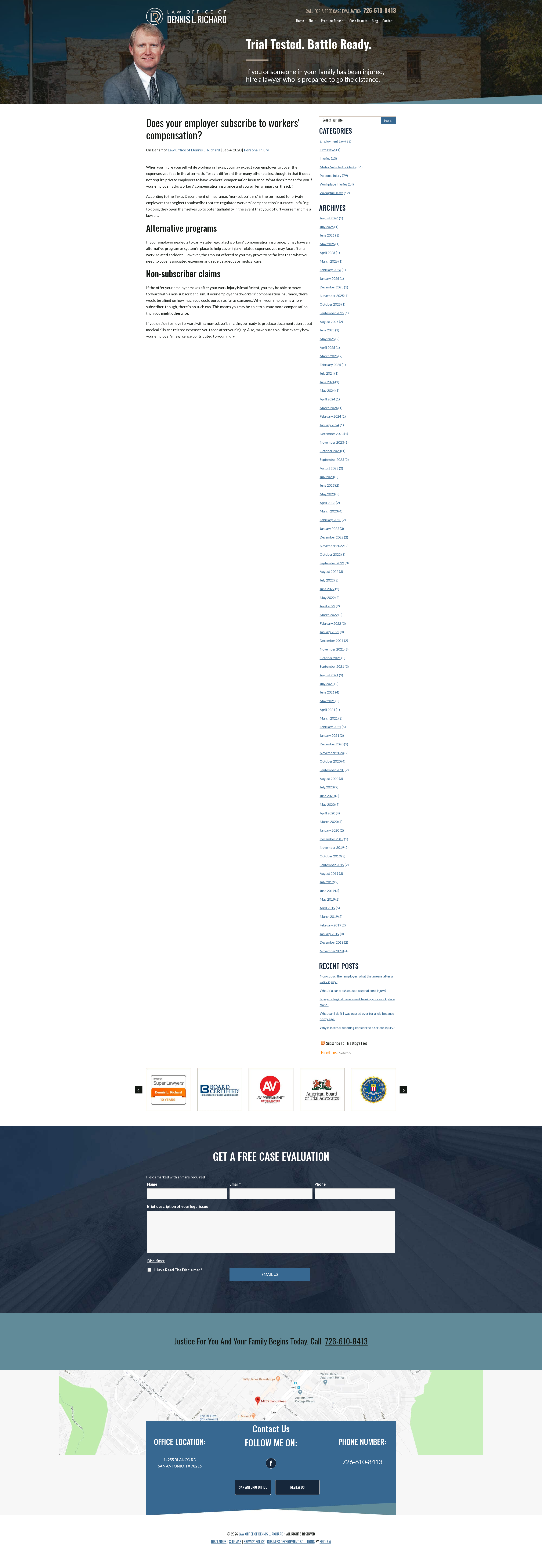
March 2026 (329, 261)
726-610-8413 (379, 10)
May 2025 (327, 339)
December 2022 (331, 537)
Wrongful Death (331, 193)
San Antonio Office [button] (253, 1487)
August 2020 (329, 779)
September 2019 (332, 865)
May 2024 (327, 390)
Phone (320, 1184)
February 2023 (330, 520)
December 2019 (331, 839)
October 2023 (330, 451)
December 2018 (331, 942)
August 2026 (329, 218)
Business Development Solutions (291, 1541)
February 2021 (330, 727)
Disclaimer (156, 1260)
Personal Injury (256, 150)
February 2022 (330, 623)
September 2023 (332, 459)
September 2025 (332, 313)
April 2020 (327, 813)
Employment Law (332, 141)
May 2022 (327, 597)
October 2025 (330, 304)
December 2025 (331, 287)
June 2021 (327, 692)
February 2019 (330, 925)
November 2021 (332, 649)
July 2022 (327, 580)
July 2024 (327, 373)
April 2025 (327, 347)
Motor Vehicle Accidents (338, 167)
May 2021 (327, 701)
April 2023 (327, 503)
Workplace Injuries (333, 184)
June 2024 (327, 382)
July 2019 (327, 882)
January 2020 (329, 830)
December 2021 (331, 640)
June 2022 (327, 589)
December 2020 (331, 744)
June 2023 (327, 485)
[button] (138, 1090)
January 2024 (329, 425)
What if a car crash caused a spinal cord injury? (353, 990)
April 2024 (327, 399)
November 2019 (332, 847)
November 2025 (332, 295)
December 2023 (331, 434)
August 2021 (329, 675)
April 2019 (327, 908)
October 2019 (330, 856)
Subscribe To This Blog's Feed (347, 1043)
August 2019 (329, 873)
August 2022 (329, 571)
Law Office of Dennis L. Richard (194, 150)
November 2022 (332, 546)
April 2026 (327, 253)
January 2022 (329, 632)
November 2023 (332, 442)
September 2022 (332, 563)
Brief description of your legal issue (177, 1206)
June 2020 (327, 796)
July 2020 (327, 787)
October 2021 (330, 658)
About (312, 20)
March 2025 (329, 356)
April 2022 (327, 606)
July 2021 (327, 684)
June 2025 (327, 330)
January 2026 (329, 278)
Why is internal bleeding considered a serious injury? (357, 1028)
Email (235, 1184)
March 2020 (329, 822)
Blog (375, 20)
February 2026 (330, 270)
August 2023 (329, 468)
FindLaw (325, 1541)
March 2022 (329, 615)
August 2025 (329, 322)
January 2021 (329, 735)
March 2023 (329, 511)
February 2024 (330, 416)
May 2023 (327, 494)
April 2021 (327, 709)
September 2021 (332, 666)
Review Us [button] (297, 1487)
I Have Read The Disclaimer (177, 1270)
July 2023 (327, 477)
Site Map (235, 1541)
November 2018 (332, 951)
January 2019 (329, 934)
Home (300, 20)
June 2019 (327, 891)
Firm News (328, 150)
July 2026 (327, 227)
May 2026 (327, 244)
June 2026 (327, 235)
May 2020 (327, 804)
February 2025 (330, 365)
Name (152, 1184)
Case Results (358, 20)
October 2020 (330, 761)
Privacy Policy (254, 1541)
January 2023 (329, 528)
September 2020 (332, 770)
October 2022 (330, 554)
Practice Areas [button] (331, 20)
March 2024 (329, 408)
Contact (388, 20)
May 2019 (327, 899)
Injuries (325, 158)
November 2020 (332, 753)
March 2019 (329, 916)
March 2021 (329, 718)
